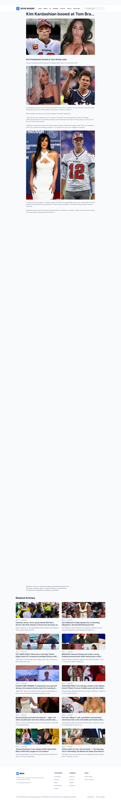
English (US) (90, 797)
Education (76, 8)
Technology (57, 776)
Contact (71, 779)
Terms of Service (89, 779)
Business (55, 8)
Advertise (72, 785)
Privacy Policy (88, 776)
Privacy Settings (100, 797)
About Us (71, 776)
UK (50, 8)
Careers (71, 782)
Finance (56, 788)
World (45, 8)
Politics (62, 8)
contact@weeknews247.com (24, 782)
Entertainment (58, 785)
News (40, 8)
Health (69, 8)
